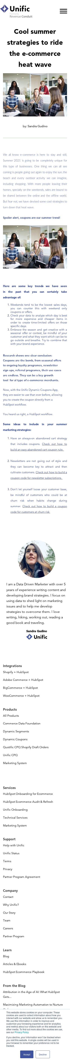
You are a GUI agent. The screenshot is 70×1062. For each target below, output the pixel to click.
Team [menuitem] (6, 920)
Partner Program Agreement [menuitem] (21, 877)
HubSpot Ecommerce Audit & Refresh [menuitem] (28, 802)
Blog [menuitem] (6, 956)
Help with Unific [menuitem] (13, 845)
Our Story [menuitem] (9, 913)
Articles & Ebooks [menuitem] (14, 964)
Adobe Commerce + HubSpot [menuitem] (23, 680)
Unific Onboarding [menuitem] (15, 810)
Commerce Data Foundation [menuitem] (22, 723)
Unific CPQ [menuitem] (10, 755)
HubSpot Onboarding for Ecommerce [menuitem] (28, 794)
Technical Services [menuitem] (15, 818)
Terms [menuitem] (7, 861)
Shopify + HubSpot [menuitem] (16, 672)
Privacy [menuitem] (7, 869)
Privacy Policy (22, 1032)
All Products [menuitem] (11, 716)
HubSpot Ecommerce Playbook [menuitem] (23, 972)
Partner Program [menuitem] (13, 936)
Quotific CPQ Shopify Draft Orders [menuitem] (26, 747)
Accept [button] (26, 1054)
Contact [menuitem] (8, 897)
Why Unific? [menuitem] (11, 905)
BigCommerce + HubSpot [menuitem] (20, 688)
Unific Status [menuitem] (11, 853)
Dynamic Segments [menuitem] (16, 731)
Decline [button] (43, 1054)
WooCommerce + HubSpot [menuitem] (21, 696)
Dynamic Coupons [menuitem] (15, 739)
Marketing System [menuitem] (15, 763)
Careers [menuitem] (8, 928)
